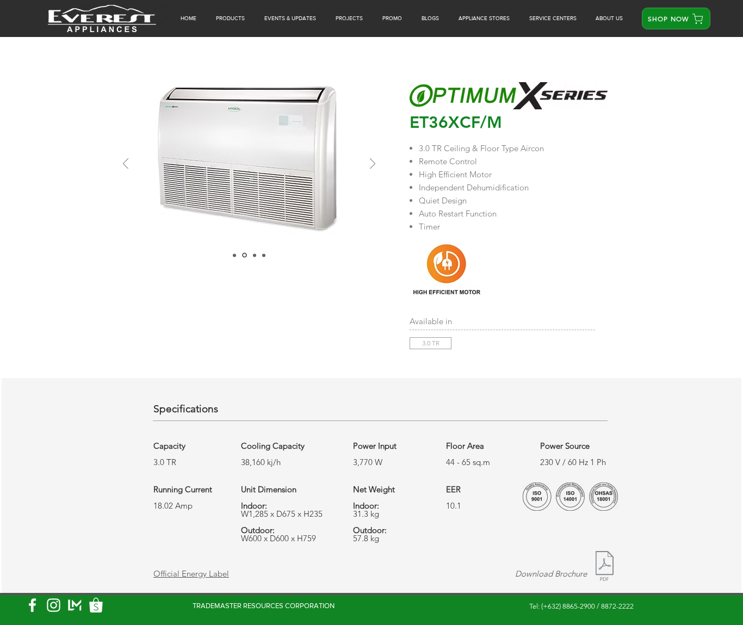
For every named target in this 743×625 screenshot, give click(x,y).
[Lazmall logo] (75, 605)
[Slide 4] (263, 255)
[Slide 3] (253, 255)
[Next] (372, 164)
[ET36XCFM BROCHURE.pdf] (604, 567)
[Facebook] (32, 605)
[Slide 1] (234, 255)
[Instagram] (54, 605)
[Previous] (125, 164)
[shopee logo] (96, 605)
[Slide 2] (243, 255)
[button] (392, 18)
